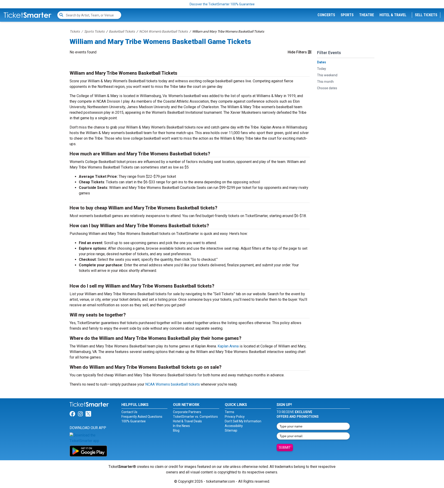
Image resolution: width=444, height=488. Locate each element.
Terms (229, 412)
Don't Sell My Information (243, 421)
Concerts (326, 15)
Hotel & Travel (392, 15)
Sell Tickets (426, 15)
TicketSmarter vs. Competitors (195, 416)
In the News (181, 426)
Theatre (366, 15)
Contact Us (129, 412)
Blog (176, 430)
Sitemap (231, 430)
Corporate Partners (187, 412)
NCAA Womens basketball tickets (172, 384)
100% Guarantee (133, 421)
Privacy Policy (235, 416)
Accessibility (234, 426)
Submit (285, 447)
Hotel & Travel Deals (187, 421)
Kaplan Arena (228, 346)
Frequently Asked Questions (141, 416)
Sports (347, 15)
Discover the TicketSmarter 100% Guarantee (222, 4)
